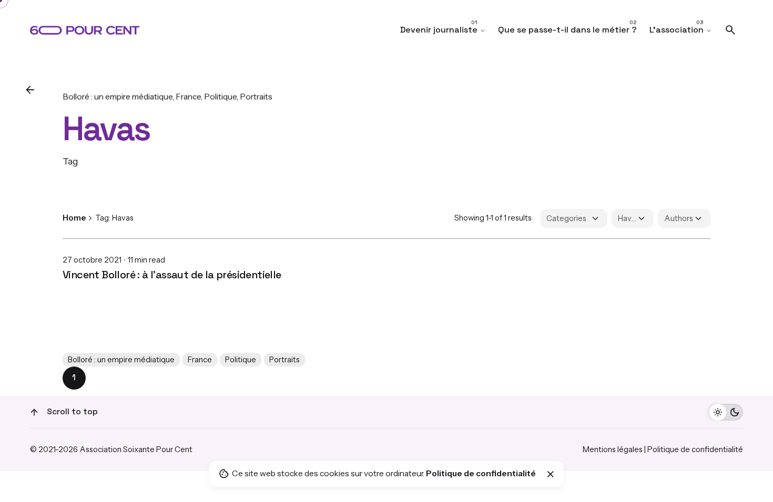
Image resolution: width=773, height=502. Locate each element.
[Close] (550, 474)
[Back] (30, 89)
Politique (220, 96)
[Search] (730, 30)
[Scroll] (34, 412)
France (188, 96)
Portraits (256, 96)
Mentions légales (613, 449)
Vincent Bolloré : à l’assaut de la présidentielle (172, 274)
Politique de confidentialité (695, 449)
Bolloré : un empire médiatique (117, 96)
